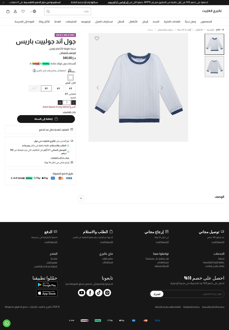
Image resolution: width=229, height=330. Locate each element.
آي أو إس (116, 2)
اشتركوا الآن (107, 262)
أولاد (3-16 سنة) (184, 29)
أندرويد (105, 2)
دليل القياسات (69, 112)
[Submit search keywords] (48, 11)
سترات (150, 29)
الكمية (73, 97)
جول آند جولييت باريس (46, 41)
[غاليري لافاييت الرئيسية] (213, 11)
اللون (73, 83)
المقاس (72, 94)
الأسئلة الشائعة (162, 266)
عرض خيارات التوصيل (59, 158)
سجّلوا (87, 2)
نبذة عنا (54, 258)
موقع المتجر (51, 262)
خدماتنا (221, 258)
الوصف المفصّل (67, 52)
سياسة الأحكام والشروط (213, 306)
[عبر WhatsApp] (7, 323)
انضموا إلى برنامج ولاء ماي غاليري (51, 70)
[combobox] (67, 11)
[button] (206, 22)
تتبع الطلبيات (163, 262)
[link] (172, 22)
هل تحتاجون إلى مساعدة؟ (157, 258)
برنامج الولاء (107, 258)
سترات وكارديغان (165, 29)
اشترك (156, 293)
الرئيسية (210, 29)
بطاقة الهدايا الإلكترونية (213, 262)
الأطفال (199, 29)
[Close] (3, 2)
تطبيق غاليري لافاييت (214, 266)
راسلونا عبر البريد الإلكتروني (45, 266)
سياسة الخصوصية (191, 306)
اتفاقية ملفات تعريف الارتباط (168, 306)
